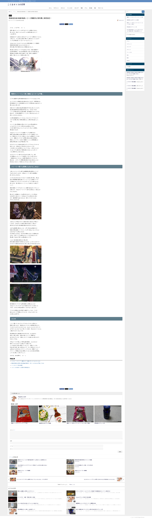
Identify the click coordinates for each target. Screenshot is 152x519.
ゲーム (10, 15)
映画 (127, 57)
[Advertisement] (66, 81)
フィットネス (129, 52)
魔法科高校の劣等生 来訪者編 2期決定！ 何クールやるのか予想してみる (28, 363)
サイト (11, 448)
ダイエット (129, 49)
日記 (127, 55)
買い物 (128, 60)
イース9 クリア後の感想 (17, 365)
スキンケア (129, 46)
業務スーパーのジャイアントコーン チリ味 (135, 17)
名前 (11, 440)
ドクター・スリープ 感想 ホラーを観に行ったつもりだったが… (26, 361)
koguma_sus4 (121, 20)
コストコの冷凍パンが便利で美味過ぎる (21, 367)
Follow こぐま (72, 484)
